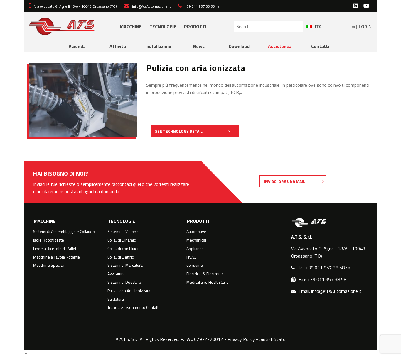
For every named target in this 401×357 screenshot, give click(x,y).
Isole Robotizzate (48, 240)
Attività (117, 46)
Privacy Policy (241, 339)
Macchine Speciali (48, 265)
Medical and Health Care (207, 282)
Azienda (77, 46)
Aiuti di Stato (272, 339)
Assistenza (280, 46)
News (199, 46)
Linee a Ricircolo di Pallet (54, 248)
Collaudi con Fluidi (122, 248)
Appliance (195, 248)
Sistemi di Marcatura (125, 265)
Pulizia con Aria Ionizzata (128, 291)
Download (239, 46)
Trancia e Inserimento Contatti (133, 307)
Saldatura (115, 299)
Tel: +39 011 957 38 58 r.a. (324, 267)
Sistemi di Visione (123, 231)
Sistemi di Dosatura (124, 282)
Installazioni (158, 46)
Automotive (196, 231)
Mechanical (196, 240)
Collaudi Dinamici (122, 240)
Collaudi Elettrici (120, 257)
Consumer (195, 265)
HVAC (191, 257)
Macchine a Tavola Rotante (56, 257)
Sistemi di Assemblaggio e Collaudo (64, 231)
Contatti (320, 46)
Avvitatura (116, 274)
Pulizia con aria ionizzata (195, 67)
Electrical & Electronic (204, 274)
